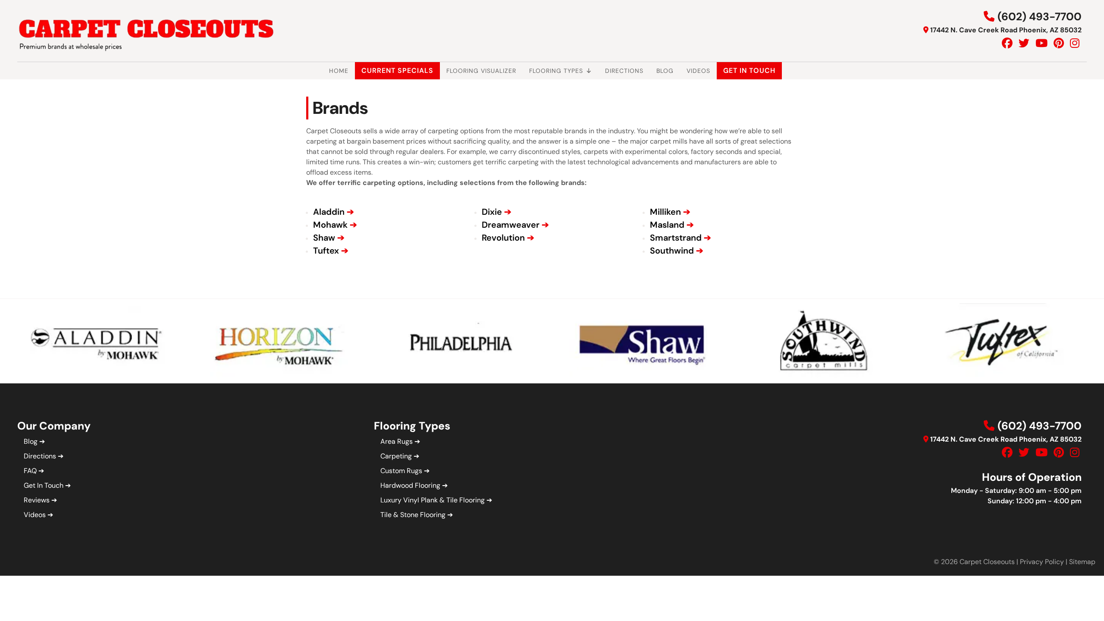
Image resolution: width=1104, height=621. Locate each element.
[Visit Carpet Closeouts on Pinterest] (1059, 43)
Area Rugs (396, 441)
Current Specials (397, 70)
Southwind (672, 250)
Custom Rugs (401, 470)
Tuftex (326, 250)
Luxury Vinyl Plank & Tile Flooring (432, 500)
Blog (665, 71)
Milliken (665, 211)
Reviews (37, 500)
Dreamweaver (510, 224)
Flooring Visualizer (481, 71)
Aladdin (329, 211)
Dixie (492, 211)
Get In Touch (749, 70)
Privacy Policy (1042, 561)
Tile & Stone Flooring (412, 514)
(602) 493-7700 (1039, 16)
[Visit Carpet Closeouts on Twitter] (1024, 43)
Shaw (324, 237)
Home (338, 71)
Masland (667, 224)
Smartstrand (676, 237)
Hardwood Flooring (410, 485)
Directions (624, 71)
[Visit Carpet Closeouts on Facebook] (1007, 43)
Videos (698, 71)
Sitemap (1082, 561)
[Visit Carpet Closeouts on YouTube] (1041, 43)
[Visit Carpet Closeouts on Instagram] (1074, 43)
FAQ (30, 470)
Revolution (503, 237)
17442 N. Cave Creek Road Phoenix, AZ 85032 (1006, 29)
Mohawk (330, 224)
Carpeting (396, 456)
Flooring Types (556, 71)
